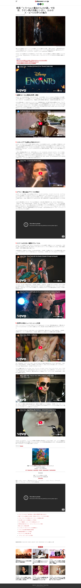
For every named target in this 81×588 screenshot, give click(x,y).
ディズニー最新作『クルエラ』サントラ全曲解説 (26, 63)
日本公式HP (40, 478)
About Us (34, 585)
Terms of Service (40, 585)
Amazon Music (46, 470)
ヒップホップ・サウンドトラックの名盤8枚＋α (27, 527)
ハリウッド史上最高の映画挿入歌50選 (26, 529)
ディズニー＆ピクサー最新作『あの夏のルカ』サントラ (28, 61)
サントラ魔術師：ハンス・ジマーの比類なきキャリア (29, 522)
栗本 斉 (21, 446)
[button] (16, 1)
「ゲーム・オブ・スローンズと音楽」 (25, 535)
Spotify (40, 470)
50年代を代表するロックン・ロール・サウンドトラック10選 (30, 523)
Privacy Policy (45, 585)
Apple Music (35, 470)
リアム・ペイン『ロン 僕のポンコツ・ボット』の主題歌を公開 (30, 518)
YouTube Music (52, 470)
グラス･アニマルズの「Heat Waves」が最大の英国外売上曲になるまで (32, 514)
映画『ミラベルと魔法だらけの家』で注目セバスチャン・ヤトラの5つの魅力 (32, 60)
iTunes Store (30, 470)
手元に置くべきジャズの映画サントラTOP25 (27, 520)
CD (26, 470)
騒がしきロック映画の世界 (23, 525)
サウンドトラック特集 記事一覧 (24, 533)
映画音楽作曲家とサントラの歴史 (25, 531)
